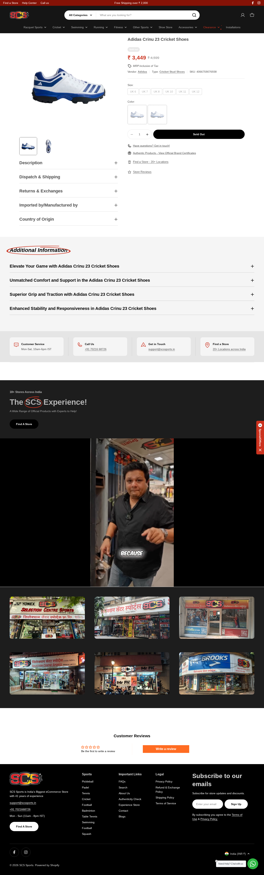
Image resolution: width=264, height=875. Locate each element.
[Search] (194, 15)
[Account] (242, 15)
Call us (45, 2)
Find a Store (10, 2)
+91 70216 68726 (95, 349)
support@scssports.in (161, 349)
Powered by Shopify (47, 865)
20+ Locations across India (229, 349)
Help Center (29, 2)
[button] (260, 437)
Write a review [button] (166, 749)
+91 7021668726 (20, 809)
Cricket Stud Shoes (172, 71)
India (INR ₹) (238, 853)
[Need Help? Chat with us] (252, 863)
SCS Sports (26, 865)
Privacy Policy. (209, 819)
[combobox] (132, 15)
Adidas (142, 71)
